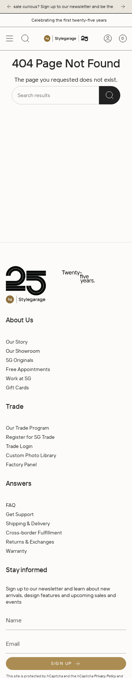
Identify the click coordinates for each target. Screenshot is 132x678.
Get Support (20, 514)
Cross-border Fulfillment (34, 532)
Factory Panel (21, 464)
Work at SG (18, 378)
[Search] (109, 95)
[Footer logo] (66, 285)
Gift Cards (17, 387)
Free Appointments (28, 369)
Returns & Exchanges (30, 541)
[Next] (123, 6)
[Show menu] (9, 38)
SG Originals (19, 360)
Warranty (16, 551)
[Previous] (9, 6)
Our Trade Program (27, 428)
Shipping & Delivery (28, 523)
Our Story (16, 341)
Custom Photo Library (31, 455)
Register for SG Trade (30, 437)
